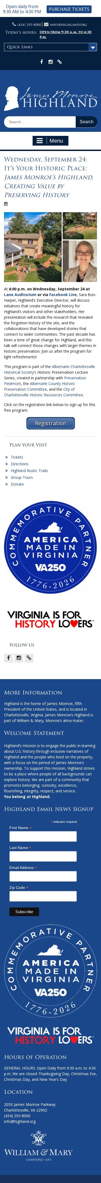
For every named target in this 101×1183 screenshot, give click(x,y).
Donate (17, 484)
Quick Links (20, 47)
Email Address (23, 867)
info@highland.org (68, 24)
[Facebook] (8, 658)
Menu (56, 141)
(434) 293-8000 (29, 24)
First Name (20, 827)
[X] (29, 658)
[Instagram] (18, 658)
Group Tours (22, 477)
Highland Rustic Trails (29, 470)
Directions (20, 463)
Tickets (17, 457)
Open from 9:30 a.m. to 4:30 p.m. (66, 34)
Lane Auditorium (20, 294)
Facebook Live (63, 294)
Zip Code (18, 887)
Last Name (20, 847)
